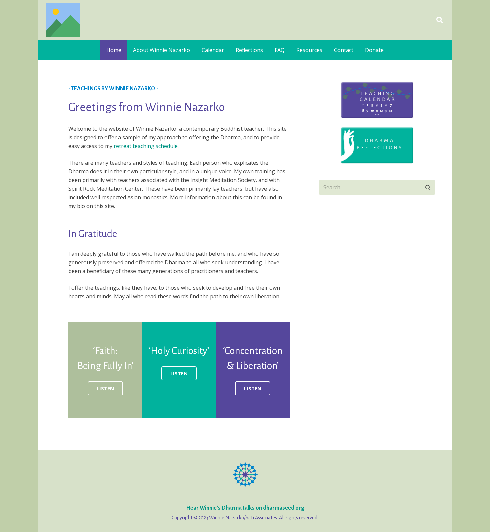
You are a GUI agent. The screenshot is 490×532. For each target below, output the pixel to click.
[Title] (63, 20)
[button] (439, 20)
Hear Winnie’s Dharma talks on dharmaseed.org (245, 508)
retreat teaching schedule (146, 146)
